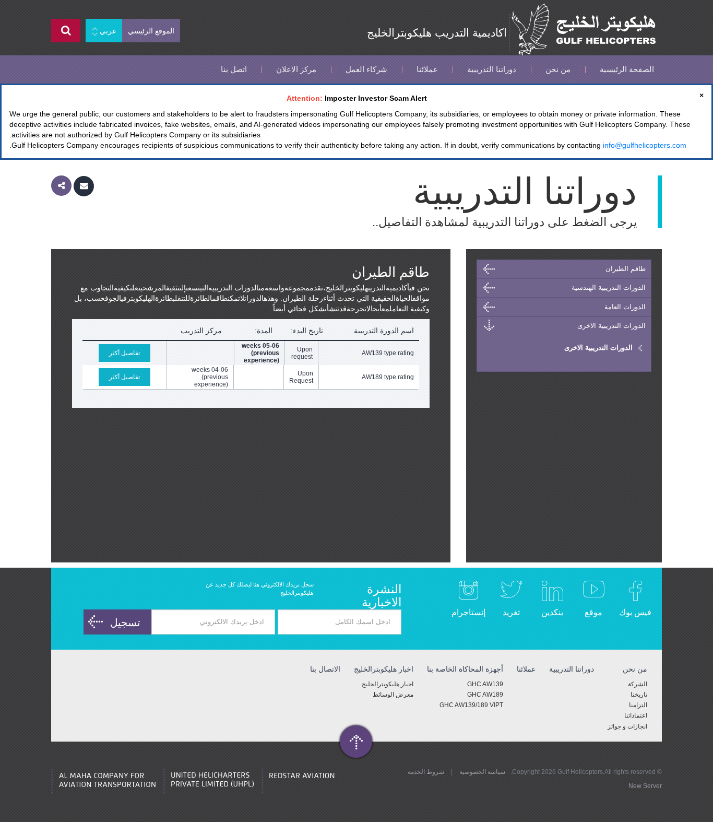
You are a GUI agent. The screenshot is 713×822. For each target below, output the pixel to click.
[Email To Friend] (84, 186)
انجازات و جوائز (627, 726)
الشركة (637, 684)
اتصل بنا (234, 69)
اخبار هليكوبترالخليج (387, 684)
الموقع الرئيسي (151, 31)
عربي (107, 31)
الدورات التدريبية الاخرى (611, 326)
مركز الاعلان (296, 69)
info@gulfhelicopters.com (644, 145)
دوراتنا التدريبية (491, 69)
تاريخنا (639, 694)
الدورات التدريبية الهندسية (609, 287)
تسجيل (125, 622)
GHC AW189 (485, 694)
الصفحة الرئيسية (627, 69)
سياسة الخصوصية (482, 772)
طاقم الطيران (625, 269)
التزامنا (638, 705)
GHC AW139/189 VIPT (471, 705)
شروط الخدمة (426, 772)
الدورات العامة (625, 307)
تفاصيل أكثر (124, 353)
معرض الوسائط (393, 694)
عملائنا (427, 69)
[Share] (61, 186)
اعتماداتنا (635, 715)
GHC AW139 (485, 684)
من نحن (558, 69)
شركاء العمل (366, 69)
